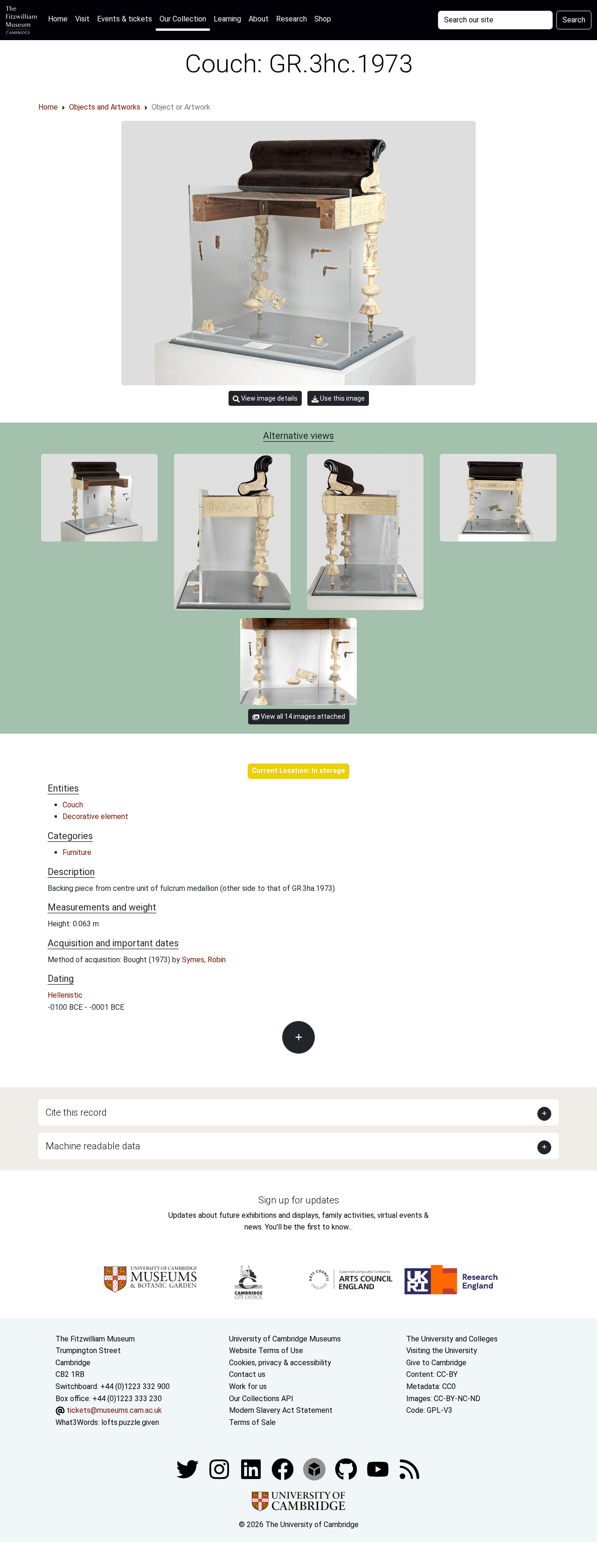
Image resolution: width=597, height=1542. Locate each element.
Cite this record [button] (76, 1112)
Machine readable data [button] (93, 1146)
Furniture (76, 852)
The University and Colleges (452, 1338)
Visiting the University (441, 1350)
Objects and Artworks (104, 107)
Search (573, 19)
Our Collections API (261, 1398)
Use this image (342, 398)
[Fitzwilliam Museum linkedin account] (283, 1469)
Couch (72, 804)
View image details (269, 398)
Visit (82, 18)
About (259, 18)
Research (291, 18)
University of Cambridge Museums (285, 1338)
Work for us (248, 1386)
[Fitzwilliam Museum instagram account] (220, 1469)
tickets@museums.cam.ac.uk (114, 1410)
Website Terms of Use (266, 1350)
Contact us (247, 1374)
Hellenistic (65, 995)
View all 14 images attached (302, 716)
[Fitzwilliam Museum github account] (347, 1469)
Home (59, 18)
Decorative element (95, 816)
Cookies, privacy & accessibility (280, 1362)
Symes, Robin (204, 959)
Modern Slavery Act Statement (281, 1410)
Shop (322, 18)
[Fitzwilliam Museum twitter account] (188, 1469)
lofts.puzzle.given (130, 1422)
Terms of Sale (252, 1422)
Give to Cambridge (436, 1362)
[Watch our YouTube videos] (379, 1469)
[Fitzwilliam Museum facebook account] (252, 1469)
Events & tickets (124, 18)
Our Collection (183, 18)
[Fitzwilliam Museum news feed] (409, 1469)
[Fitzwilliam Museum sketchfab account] (315, 1469)
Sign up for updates (298, 1200)
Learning (227, 18)
